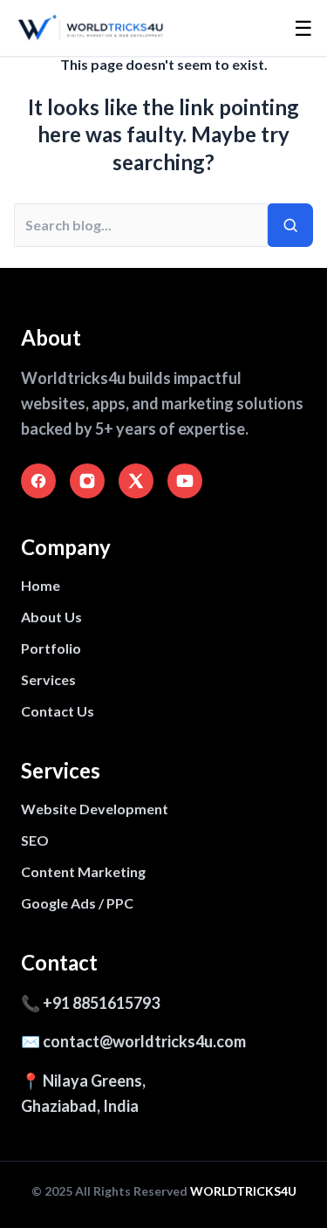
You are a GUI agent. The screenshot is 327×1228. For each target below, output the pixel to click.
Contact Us (57, 711)
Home (40, 585)
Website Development (94, 808)
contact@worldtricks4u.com (144, 1041)
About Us (51, 616)
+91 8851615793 (101, 1002)
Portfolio (51, 648)
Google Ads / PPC (77, 903)
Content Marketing (83, 871)
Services (48, 679)
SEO (35, 840)
